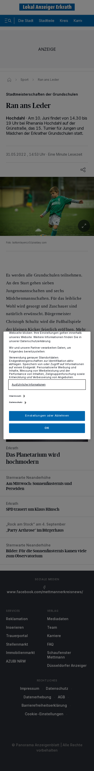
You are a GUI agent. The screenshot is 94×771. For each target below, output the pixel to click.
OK (47, 428)
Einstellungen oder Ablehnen (47, 416)
